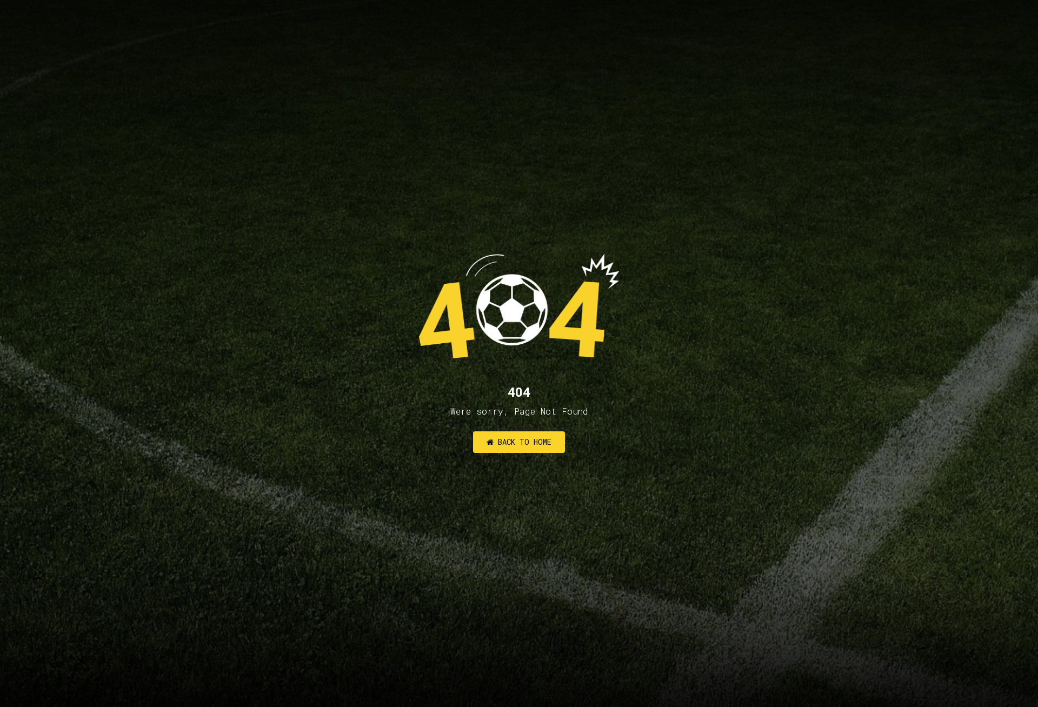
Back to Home (522, 442)
